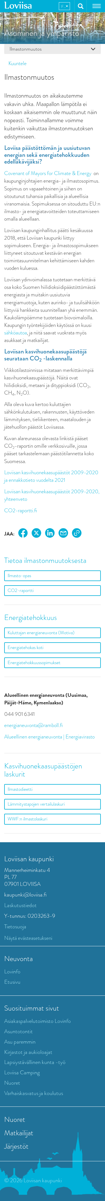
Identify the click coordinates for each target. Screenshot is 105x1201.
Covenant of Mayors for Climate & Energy (47, 173)
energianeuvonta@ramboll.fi (33, 725)
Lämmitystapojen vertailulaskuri (36, 804)
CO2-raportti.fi (20, 510)
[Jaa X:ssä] (36, 534)
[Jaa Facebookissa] (23, 534)
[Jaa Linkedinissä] (50, 534)
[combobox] (64, 6)
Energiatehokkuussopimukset (34, 662)
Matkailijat (18, 1132)
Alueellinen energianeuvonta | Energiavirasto (49, 736)
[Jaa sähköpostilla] (63, 534)
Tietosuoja (15, 926)
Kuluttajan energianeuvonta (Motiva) (41, 632)
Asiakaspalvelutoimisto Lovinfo (37, 1021)
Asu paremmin (20, 1042)
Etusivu (12, 982)
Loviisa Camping (22, 1072)
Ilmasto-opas (19, 575)
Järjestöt (16, 1146)
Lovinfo (12, 972)
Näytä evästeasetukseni (28, 938)
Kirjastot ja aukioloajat (28, 1052)
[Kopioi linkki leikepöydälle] (76, 534)
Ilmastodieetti (20, 789)
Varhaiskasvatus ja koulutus (33, 1093)
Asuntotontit (18, 1031)
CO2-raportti (21, 590)
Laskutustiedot (20, 905)
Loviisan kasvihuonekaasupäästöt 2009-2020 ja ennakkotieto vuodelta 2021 (51, 476)
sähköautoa (15, 332)
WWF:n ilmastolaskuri (27, 818)
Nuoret (12, 1083)
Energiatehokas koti (25, 647)
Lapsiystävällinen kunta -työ (35, 1062)
